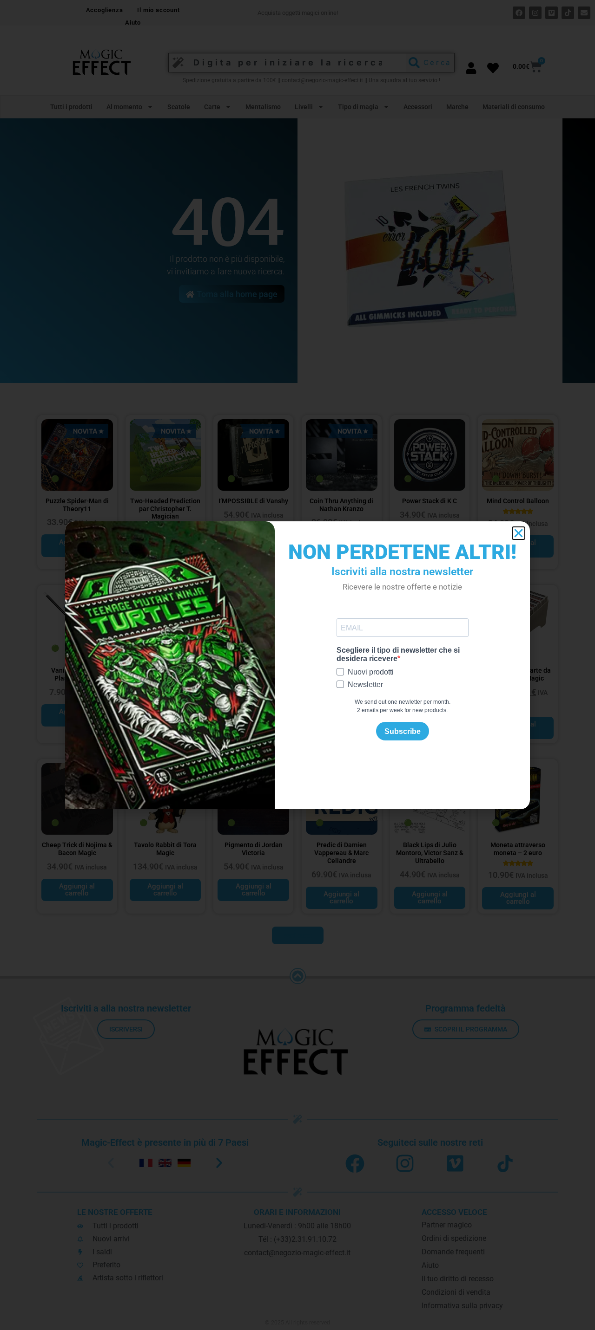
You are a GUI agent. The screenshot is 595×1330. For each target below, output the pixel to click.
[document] (297, 665)
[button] (518, 533)
